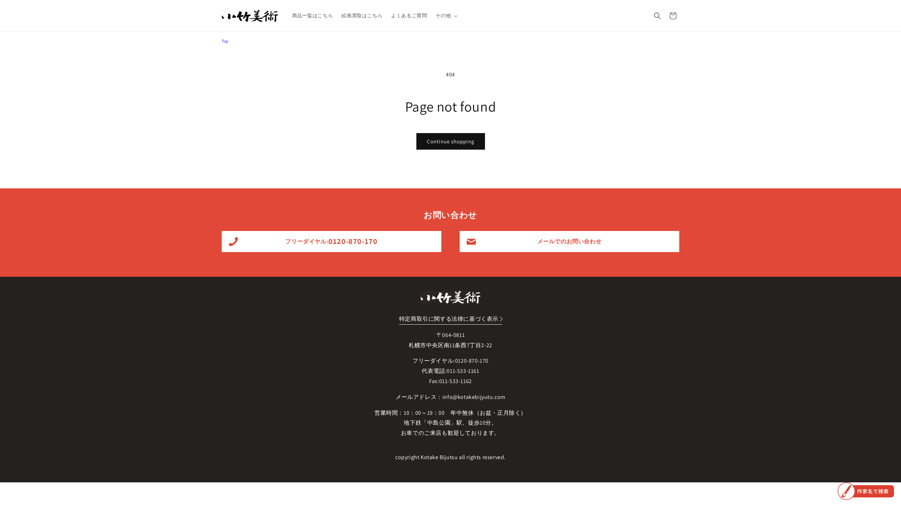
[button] (445, 15)
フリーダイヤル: (331, 241)
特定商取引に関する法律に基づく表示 (448, 319)
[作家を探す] (866, 491)
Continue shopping (450, 141)
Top (225, 41)
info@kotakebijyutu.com (473, 397)
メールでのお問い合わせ (569, 241)
